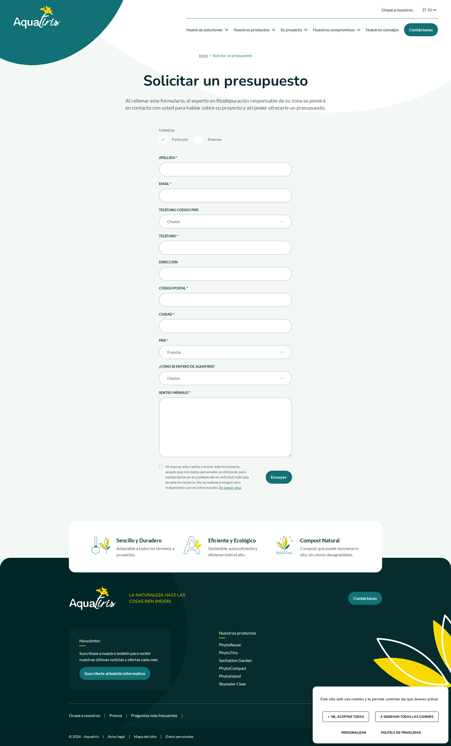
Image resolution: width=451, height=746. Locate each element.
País (163, 340)
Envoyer (279, 477)
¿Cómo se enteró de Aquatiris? (187, 366)
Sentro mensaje (174, 392)
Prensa (115, 715)
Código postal (173, 288)
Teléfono (168, 236)
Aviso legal (116, 736)
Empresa (215, 139)
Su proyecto (291, 29)
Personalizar (353, 733)
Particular (180, 139)
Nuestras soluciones (204, 29)
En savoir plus (230, 487)
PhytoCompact (232, 668)
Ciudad (166, 314)
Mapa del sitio (145, 736)
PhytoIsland (230, 675)
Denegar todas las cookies (408, 717)
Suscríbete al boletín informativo (115, 673)
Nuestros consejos (382, 29)
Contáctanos (365, 598)
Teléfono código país (178, 210)
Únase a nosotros (397, 9)
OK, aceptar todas (347, 717)
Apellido (168, 158)
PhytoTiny (228, 652)
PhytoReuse (230, 644)
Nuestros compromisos (334, 29)
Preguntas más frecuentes (154, 715)
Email (165, 184)
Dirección (168, 262)
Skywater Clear (232, 683)
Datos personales (179, 736)
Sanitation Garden (235, 660)
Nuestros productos (252, 29)
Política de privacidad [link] (401, 733)
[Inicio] (37, 8)
